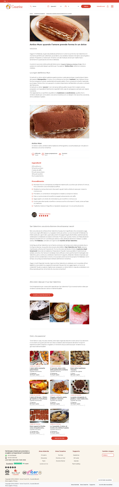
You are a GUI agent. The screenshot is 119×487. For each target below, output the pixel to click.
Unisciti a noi (101, 6)
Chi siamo (44, 455)
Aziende (76, 461)
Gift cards (76, 458)
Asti (80, 64)
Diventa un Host (60, 458)
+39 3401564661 (11, 455)
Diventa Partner (60, 461)
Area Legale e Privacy (11, 481)
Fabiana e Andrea (44, 214)
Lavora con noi (44, 464)
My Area (60, 455)
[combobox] (39, 6)
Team (43, 461)
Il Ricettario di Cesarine (39, 13)
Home (31, 13)
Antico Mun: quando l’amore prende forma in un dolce (59, 13)
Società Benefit (34, 479)
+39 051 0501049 (12, 457)
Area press (44, 458)
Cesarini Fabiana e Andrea (69, 64)
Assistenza (76, 455)
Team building (76, 464)
